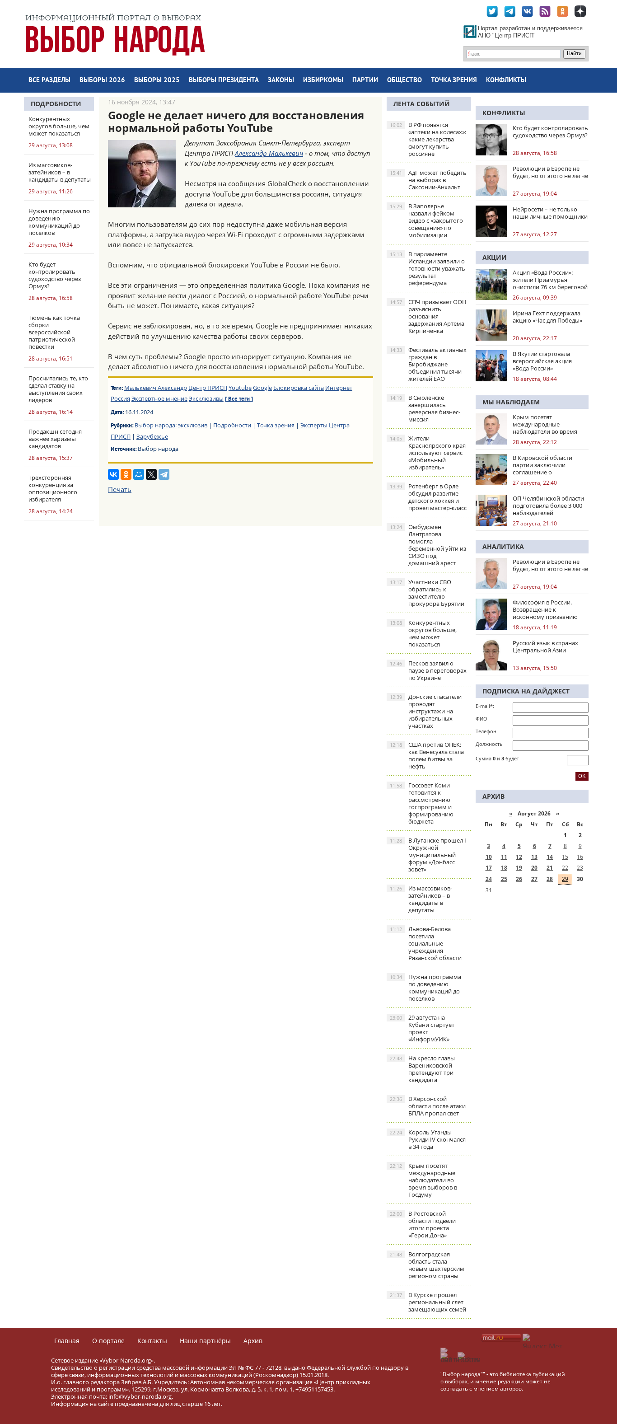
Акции (494, 257)
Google (262, 388)
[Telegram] (164, 474)
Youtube (240, 388)
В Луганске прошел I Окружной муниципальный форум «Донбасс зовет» (428, 854)
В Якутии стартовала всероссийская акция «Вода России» (542, 361)
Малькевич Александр (155, 388)
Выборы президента (224, 80)
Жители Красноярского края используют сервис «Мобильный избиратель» (428, 452)
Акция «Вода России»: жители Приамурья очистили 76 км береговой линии (550, 279)
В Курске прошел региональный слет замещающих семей (428, 1302)
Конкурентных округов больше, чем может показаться (423, 633)
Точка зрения (454, 80)
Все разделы (49, 80)
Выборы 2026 (102, 80)
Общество (404, 80)
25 (504, 879)
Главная (66, 1340)
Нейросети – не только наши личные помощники (550, 213)
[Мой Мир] (138, 474)
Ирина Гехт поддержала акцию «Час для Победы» (547, 316)
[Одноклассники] (126, 474)
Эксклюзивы (206, 398)
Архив (252, 1340)
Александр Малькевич (269, 153)
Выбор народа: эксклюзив (171, 425)
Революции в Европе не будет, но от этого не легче (550, 172)
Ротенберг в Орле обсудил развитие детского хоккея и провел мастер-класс (428, 497)
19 (519, 867)
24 (489, 879)
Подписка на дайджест (526, 691)
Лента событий (421, 103)
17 (489, 867)
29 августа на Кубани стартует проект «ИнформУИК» (422, 1028)
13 (534, 857)
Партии (365, 80)
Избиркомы (323, 80)
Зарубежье (152, 436)
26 (519, 879)
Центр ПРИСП (207, 388)
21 (550, 867)
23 (580, 867)
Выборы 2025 (157, 80)
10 (489, 857)
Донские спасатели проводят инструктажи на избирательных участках (426, 711)
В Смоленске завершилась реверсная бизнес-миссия (425, 408)
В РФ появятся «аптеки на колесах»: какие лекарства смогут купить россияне (428, 139)
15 (565, 857)
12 (519, 857)
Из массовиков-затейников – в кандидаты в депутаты (421, 899)
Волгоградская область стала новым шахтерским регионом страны (427, 1265)
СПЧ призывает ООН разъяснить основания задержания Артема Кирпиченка (428, 316)
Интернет (338, 388)
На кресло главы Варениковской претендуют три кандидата (422, 1069)
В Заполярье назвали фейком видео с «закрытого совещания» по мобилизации (426, 220)
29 (565, 879)
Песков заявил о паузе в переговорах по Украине (428, 670)
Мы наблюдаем (511, 402)
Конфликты (506, 80)
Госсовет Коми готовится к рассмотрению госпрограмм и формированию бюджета (421, 803)
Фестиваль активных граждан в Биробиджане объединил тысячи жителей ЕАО (428, 364)
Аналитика (503, 546)
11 (504, 857)
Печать (119, 489)
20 (534, 867)
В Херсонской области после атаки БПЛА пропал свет (428, 1106)
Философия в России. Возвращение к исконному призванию (545, 609)
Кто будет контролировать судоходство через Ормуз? (550, 131)
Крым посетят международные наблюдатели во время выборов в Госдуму (423, 1180)
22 (565, 867)
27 (534, 879)
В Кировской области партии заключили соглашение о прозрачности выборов (546, 465)
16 (580, 857)
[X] (151, 474)
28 (550, 879)
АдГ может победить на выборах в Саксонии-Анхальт (428, 180)
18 (504, 867)
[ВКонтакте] (113, 474)
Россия (120, 398)
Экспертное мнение (159, 398)
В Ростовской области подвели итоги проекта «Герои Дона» (423, 1224)
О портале (108, 1340)
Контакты (152, 1340)
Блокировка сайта (298, 388)
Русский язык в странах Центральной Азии (545, 646)
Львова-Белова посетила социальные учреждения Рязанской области (426, 943)
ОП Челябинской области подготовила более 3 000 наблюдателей (548, 505)
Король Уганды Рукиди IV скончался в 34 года (428, 1139)
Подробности (56, 103)
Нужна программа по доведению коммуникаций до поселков (425, 987)
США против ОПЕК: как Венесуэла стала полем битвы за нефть (427, 755)
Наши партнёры (205, 1340)
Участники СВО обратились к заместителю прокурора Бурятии (427, 593)
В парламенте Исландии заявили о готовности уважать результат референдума (427, 268)
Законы (281, 80)
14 (550, 857)
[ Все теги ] (239, 399)
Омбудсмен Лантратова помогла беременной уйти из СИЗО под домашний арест (428, 545)
